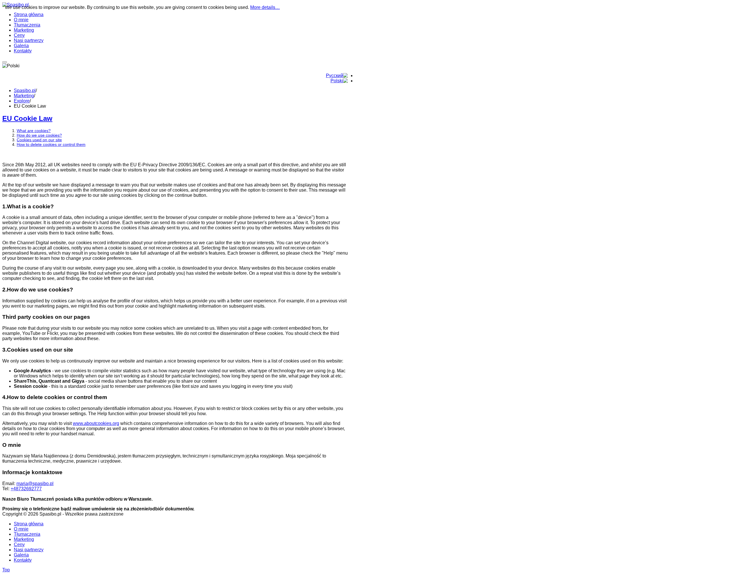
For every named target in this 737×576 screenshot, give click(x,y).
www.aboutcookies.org (96, 423)
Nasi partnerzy (28, 549)
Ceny (19, 544)
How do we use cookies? (39, 135)
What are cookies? (34, 130)
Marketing (24, 95)
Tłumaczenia (27, 534)
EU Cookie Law (27, 118)
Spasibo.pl (25, 90)
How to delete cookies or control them (51, 144)
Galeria (21, 554)
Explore (22, 100)
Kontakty (23, 560)
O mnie (21, 529)
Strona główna (28, 523)
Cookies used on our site (39, 140)
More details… (265, 7)
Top (6, 569)
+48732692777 (26, 488)
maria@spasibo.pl (35, 483)
